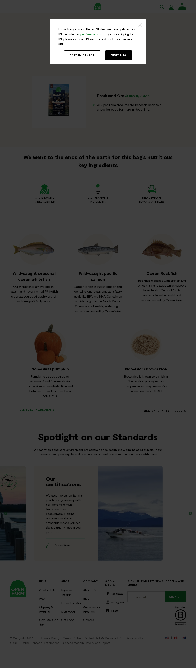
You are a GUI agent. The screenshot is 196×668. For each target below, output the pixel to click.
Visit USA (118, 55)
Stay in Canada (82, 55)
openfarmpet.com (90, 34)
